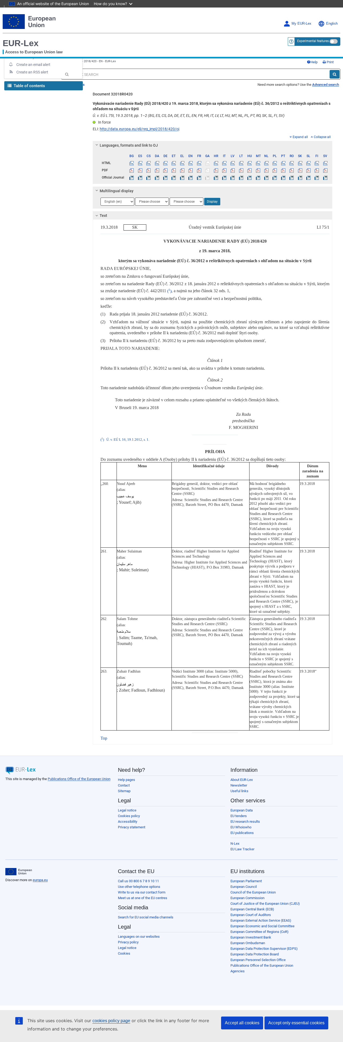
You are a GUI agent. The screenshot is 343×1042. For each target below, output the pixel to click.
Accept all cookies (242, 1023)
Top (103, 738)
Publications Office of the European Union (79, 779)
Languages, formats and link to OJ (129, 145)
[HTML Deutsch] (165, 163)
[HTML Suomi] (317, 163)
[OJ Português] (283, 177)
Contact (124, 785)
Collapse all (322, 137)
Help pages (126, 780)
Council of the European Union (253, 892)
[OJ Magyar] (249, 177)
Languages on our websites (139, 937)
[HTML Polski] (275, 163)
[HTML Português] (283, 163)
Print (330, 62)
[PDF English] (191, 170)
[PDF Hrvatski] (216, 170)
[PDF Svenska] (325, 170)
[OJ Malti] (258, 177)
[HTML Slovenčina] (300, 163)
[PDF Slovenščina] (308, 170)
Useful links (239, 791)
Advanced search (325, 85)
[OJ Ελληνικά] (182, 177)
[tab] (212, 145)
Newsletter (238, 785)
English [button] (332, 23)
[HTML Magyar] (249, 163)
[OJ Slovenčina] (300, 177)
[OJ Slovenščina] (308, 177)
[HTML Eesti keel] (174, 163)
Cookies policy (129, 816)
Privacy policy (128, 942)
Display (212, 201)
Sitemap (124, 791)
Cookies (124, 953)
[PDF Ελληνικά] (182, 170)
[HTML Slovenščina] (308, 163)
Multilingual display (116, 191)
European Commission (247, 898)
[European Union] (18, 872)
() (169, 291)
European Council (243, 887)
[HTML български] (132, 163)
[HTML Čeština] (148, 163)
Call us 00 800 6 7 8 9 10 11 (138, 881)
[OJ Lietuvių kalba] (241, 177)
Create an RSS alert (32, 72)
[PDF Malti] (258, 170)
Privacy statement (131, 827)
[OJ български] (132, 177)
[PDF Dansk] (157, 170)
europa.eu (40, 880)
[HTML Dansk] (157, 163)
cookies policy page (111, 1020)
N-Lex (234, 843)
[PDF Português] (283, 170)
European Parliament (246, 881)
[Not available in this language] (207, 163)
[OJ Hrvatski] (216, 177)
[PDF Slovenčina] (300, 170)
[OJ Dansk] (157, 177)
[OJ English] (191, 177)
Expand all (300, 137)
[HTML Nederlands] (266, 163)
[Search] (335, 74)
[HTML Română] (292, 163)
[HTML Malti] (258, 163)
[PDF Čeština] (148, 170)
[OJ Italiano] (224, 177)
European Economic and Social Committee (262, 926)
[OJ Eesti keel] (174, 177)
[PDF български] (132, 170)
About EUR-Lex (241, 780)
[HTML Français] (199, 163)
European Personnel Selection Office (258, 960)
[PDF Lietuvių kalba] (241, 170)
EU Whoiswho (240, 827)
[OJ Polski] (275, 177)
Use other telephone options (139, 887)
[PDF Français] (199, 170)
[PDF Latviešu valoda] (233, 170)
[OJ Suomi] (317, 177)
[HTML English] (191, 163)
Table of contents (29, 85)
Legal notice (127, 810)
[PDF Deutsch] (165, 170)
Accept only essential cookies (296, 1023)
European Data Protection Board (254, 954)
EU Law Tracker (242, 849)
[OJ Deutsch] (165, 177)
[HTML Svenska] (325, 163)
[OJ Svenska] (325, 177)
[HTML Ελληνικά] (182, 163)
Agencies (237, 971)
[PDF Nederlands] (266, 170)
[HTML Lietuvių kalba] (241, 163)
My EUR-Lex (301, 23)
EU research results (245, 821)
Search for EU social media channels (145, 917)
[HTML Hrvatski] (216, 163)
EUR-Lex (21, 43)
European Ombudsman (247, 943)
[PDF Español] (140, 170)
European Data (241, 810)
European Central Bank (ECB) (252, 909)
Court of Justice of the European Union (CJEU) (265, 904)
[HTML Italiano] (224, 163)
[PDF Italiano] (224, 170)
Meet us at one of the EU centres (142, 898)
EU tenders (238, 816)
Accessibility (127, 821)
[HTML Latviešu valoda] (233, 163)
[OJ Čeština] (148, 177)
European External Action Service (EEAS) (260, 920)
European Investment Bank (250, 937)
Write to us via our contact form (141, 892)
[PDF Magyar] (249, 170)
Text (103, 215)
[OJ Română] (292, 177)
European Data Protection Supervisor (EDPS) (264, 949)
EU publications (242, 833)
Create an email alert (33, 64)
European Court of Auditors (250, 915)
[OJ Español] (140, 177)
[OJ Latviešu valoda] (233, 177)
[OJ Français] (199, 177)
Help (314, 62)
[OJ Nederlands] (266, 177)
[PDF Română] (292, 170)
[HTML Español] (140, 163)
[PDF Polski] (275, 170)
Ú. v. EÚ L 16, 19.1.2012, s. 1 (127, 440)
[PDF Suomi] (317, 170)
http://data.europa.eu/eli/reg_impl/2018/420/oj (139, 129)
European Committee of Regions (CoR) (259, 932)
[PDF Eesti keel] (174, 170)
